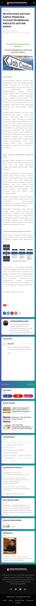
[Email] (15, 313)
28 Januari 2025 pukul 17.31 (26, 343)
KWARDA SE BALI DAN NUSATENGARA (14, 450)
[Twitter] (8, 313)
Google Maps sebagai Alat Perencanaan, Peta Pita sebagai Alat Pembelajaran (21, 409)
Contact (18, 603)
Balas (9, 353)
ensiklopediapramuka (19, 321)
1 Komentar (27, 32)
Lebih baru (5, 384)
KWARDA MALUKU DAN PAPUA (14, 444)
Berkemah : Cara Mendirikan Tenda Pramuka (21, 418)
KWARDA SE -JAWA (9, 447)
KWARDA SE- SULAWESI (24, 455)
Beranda (5, 10)
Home (5, 600)
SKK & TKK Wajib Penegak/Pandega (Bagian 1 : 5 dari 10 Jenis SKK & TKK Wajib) (22, 426)
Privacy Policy (19, 600)
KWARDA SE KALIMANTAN (10, 452)
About (11, 600)
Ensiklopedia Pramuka (23, 597)
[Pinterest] (12, 313)
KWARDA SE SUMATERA (10, 455)
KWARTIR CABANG (8, 458)
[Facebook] (4, 313)
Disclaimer (29, 600)
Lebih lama (30, 384)
